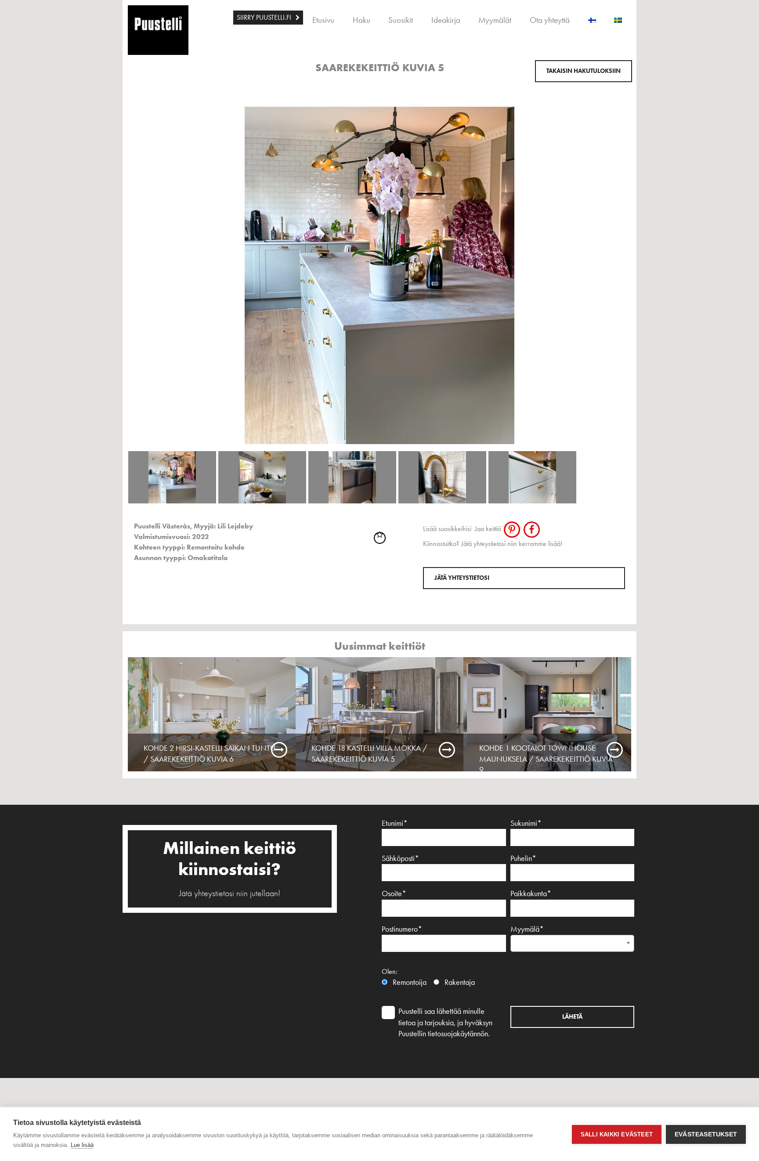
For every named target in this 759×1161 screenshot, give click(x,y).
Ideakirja (445, 20)
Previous (117, 244)
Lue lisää (82, 1145)
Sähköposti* (400, 858)
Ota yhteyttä (550, 20)
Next (642, 244)
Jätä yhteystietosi (461, 578)
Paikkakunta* (530, 893)
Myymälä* (527, 929)
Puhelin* (523, 858)
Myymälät (494, 20)
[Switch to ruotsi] (618, 17)
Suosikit (400, 20)
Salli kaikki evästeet (617, 1134)
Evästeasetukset (706, 1134)
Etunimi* (395, 823)
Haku (361, 20)
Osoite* (394, 893)
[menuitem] (268, 17)
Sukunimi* (526, 823)
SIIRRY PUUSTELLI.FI (264, 17)
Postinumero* (402, 929)
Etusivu (323, 20)
